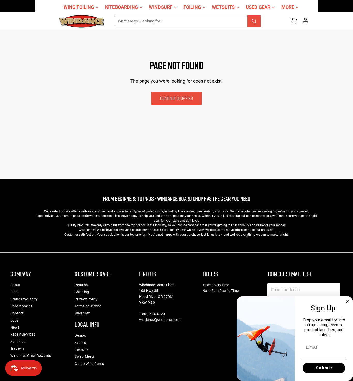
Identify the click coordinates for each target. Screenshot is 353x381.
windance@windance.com (160, 319)
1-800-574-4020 (152, 314)
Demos (80, 335)
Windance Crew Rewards (30, 356)
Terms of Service (88, 306)
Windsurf (161, 7)
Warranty (82, 313)
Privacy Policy (86, 299)
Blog (14, 292)
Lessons (81, 349)
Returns (81, 285)
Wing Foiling (79, 7)
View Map (147, 302)
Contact (17, 313)
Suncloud (18, 341)
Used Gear (259, 7)
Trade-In (17, 348)
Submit (324, 368)
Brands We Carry (24, 299)
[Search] (254, 21)
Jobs (14, 320)
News (15, 327)
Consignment (21, 306)
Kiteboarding (122, 7)
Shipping (82, 292)
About (15, 285)
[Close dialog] (347, 302)
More (288, 7)
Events (80, 342)
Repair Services (22, 334)
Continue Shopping (176, 98)
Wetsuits (224, 7)
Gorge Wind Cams (89, 364)
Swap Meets (85, 356)
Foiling (192, 7)
